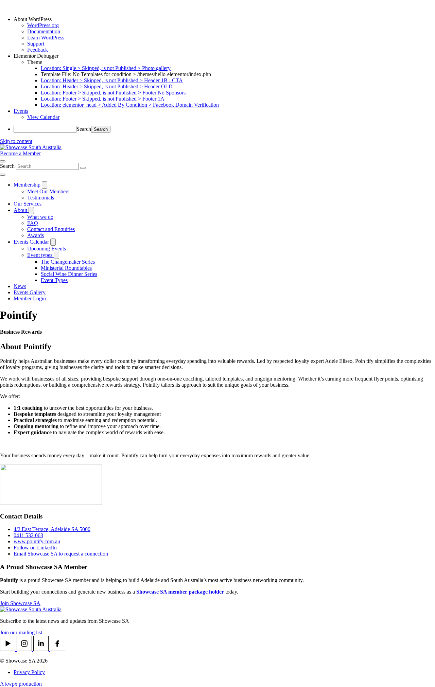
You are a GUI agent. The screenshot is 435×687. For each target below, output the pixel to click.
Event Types (54, 280)
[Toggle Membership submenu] (44, 185)
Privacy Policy (29, 672)
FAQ (32, 223)
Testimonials (40, 197)
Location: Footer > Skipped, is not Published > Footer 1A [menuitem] (102, 99)
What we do (40, 217)
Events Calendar (32, 242)
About (21, 210)
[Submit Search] (83, 168)
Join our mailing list (21, 632)
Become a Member (20, 153)
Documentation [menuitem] (43, 31)
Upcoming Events (46, 248)
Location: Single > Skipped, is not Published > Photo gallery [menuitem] (106, 68)
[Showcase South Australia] (31, 147)
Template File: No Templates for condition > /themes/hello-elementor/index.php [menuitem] (126, 74)
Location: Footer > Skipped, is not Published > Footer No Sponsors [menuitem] (113, 92)
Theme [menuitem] (34, 62)
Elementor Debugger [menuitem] (36, 56)
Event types (40, 255)
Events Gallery (30, 292)
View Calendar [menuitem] (43, 117)
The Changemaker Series (68, 262)
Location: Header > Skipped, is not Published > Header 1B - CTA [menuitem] (112, 80)
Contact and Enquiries (51, 229)
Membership (28, 185)
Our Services (27, 204)
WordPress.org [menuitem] (43, 25)
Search (83, 129)
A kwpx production (21, 684)
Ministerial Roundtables (66, 268)
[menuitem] (224, 19)
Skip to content (16, 141)
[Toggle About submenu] (31, 210)
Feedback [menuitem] (37, 50)
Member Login (30, 298)
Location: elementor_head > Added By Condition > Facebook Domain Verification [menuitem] (130, 105)
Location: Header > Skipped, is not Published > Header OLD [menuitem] (107, 86)
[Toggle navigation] (2, 175)
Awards (35, 235)
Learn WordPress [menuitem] (45, 37)
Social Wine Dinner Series (69, 274)
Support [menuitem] (35, 44)
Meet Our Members (48, 191)
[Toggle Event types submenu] (56, 255)
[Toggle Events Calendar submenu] (53, 242)
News (20, 286)
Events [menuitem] (21, 111)
